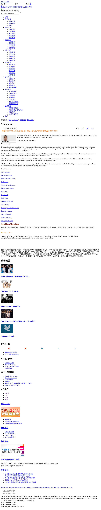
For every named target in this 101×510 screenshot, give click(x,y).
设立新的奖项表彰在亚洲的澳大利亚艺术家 (20, 478)
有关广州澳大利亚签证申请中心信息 (17, 476)
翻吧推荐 (4, 428)
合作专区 (8, 106)
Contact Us (62, 487)
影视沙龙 (12, 60)
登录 (27, 4)
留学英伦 (12, 85)
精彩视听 (8, 50)
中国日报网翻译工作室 (10, 460)
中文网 (8, 7)
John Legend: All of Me (10, 306)
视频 (10, 25)
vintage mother (9, 435)
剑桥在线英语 (13, 104)
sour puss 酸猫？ (10, 437)
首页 (6, 17)
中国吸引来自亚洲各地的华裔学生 (16, 480)
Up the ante (4, 195)
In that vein (4, 182)
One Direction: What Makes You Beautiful (18, 321)
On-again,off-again (7, 221)
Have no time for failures (12, 385)
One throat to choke (11, 378)
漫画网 (13, 7)
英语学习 (12, 112)
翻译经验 (12, 69)
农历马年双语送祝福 (12, 421)
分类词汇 (12, 46)
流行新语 (12, 44)
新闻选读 (12, 31)
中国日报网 (5, 2)
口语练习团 (13, 93)
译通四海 (8, 62)
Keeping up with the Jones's (10, 208)
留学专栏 (12, 83)
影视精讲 (12, 54)
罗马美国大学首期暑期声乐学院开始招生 (19, 474)
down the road (9, 432)
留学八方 (8, 77)
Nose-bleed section (7, 201)
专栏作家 (12, 64)
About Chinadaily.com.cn (9, 487)
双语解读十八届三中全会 (13, 423)
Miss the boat (9, 379)
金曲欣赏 (12, 58)
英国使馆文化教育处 (16, 110)
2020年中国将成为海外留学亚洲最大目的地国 (20, 482)
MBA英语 (12, 100)
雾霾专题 (8, 419)
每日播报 (12, 23)
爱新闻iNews (20, 7)
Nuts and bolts (5, 172)
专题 (5, 404)
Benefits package (6, 211)
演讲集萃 (12, 56)
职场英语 (12, 97)
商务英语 (12, 95)
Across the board (6, 175)
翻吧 (6, 116)
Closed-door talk (6, 214)
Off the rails (5, 204)
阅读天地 (8, 27)
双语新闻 (12, 29)
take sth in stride (10, 433)
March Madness (6, 217)
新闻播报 (12, 52)
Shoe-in (7, 381)
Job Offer (69, 487)
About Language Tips (24, 487)
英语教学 (8, 89)
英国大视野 (13, 87)
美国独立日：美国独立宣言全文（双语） (19, 383)
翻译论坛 (28, 7)
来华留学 (12, 81)
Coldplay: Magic (7, 336)
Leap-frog (4, 191)
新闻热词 (12, 42)
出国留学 (12, 79)
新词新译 (12, 48)
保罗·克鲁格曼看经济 (12, 354)
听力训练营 (13, 91)
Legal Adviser (54, 487)
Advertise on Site (36, 487)
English (3, 7)
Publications (46, 487)
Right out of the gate (7, 188)
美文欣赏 (12, 36)
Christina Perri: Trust (9, 291)
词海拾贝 (8, 40)
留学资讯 (4, 470)
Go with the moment (11, 376)
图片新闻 (12, 33)
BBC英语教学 (13, 102)
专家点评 (12, 67)
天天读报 (8, 19)
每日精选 (12, 21)
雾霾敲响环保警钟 (11, 352)
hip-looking (8, 368)
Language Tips (13, 120)
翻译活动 (12, 71)
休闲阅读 (12, 38)
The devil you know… (8, 185)
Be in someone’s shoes (8, 178)
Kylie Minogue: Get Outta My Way (15, 276)
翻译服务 (12, 75)
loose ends (4, 198)
